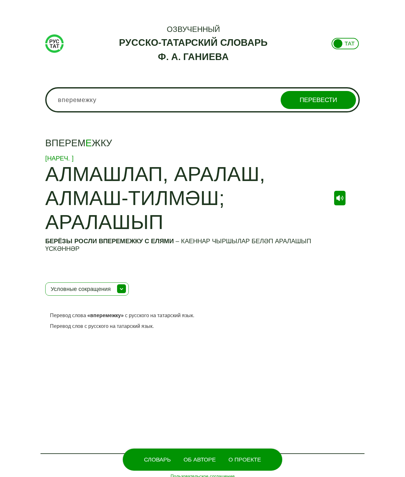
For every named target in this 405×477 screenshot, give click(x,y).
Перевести (318, 99)
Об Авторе (200, 459)
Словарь (157, 459)
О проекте (244, 459)
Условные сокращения (81, 289)
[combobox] (202, 99)
